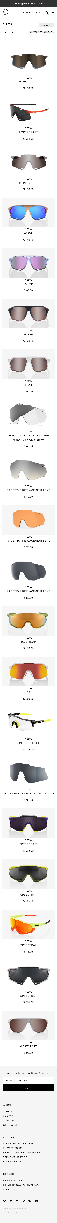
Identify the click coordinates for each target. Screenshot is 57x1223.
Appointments (30, 12)
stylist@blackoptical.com (21, 1185)
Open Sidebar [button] (53, 12)
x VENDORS (47, 25)
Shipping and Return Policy (21, 1153)
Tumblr (19, 1201)
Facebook (13, 1201)
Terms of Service (15, 1157)
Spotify (31, 1201)
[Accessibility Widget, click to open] (49, 611)
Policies (8, 1137)
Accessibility (12, 1162)
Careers (9, 1120)
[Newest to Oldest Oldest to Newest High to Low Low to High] (41, 32)
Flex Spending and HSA (18, 1143)
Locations (10, 1189)
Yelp (38, 1201)
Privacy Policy (13, 1148)
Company (9, 1116)
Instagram (6, 1201)
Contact (8, 1174)
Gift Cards (10, 1125)
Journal (8, 1111)
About (7, 1105)
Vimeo (25, 1201)
